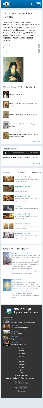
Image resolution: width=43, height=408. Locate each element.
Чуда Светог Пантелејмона (19, 327)
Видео (21, 351)
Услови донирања (21, 375)
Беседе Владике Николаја (22, 177)
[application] (21, 153)
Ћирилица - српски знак (19, 344)
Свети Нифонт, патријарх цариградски (23, 115)
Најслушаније (36, 172)
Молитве (21, 364)
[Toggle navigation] (38, 4)
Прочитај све (35, 141)
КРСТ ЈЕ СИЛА (17, 280)
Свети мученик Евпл (16, 94)
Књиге (21, 367)
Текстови (21, 353)
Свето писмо (21, 359)
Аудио (21, 356)
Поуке (21, 361)
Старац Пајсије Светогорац (19, 339)
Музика (21, 370)
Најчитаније (21, 172)
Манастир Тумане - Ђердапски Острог (23, 322)
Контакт (21, 372)
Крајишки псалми (16, 333)
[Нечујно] (31, 153)
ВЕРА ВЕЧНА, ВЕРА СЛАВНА (22, 253)
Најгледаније (6, 172)
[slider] (36, 153)
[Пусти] (6, 153)
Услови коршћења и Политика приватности (21, 378)
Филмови (17, 206)
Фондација (21, 348)
